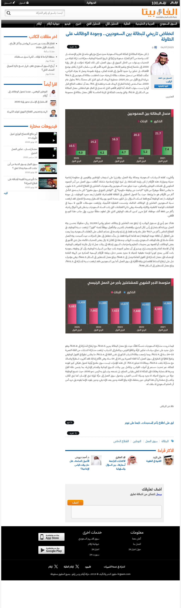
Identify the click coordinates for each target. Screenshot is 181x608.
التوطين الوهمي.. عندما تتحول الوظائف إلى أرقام (27, 93)
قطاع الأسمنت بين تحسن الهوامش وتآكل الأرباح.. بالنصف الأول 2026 (31, 45)
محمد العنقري (120, 457)
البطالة (165, 441)
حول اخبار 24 (135, 549)
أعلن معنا (136, 539)
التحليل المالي (112, 24)
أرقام (39, 24)
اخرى (78, 24)
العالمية (127, 24)
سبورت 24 (94, 554)
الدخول (22, 3)
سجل (159, 494)
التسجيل (8, 3)
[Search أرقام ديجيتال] (8, 13)
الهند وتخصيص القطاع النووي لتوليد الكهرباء (27, 111)
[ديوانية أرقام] (91, 3)
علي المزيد (157, 457)
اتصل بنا (137, 544)
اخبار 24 (95, 549)
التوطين (137, 441)
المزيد (6, 193)
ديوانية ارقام (93, 544)
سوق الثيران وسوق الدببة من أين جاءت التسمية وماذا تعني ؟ (22, 166)
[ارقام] (174, 2)
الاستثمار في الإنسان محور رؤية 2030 (30, 102)
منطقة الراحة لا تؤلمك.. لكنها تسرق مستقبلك (34, 57)
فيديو (67, 24)
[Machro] (140, 2)
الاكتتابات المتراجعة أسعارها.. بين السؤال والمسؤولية (115, 465)
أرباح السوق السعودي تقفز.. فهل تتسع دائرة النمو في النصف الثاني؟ (30, 68)
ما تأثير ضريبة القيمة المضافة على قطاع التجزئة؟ (22, 181)
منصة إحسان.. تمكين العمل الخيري (24, 151)
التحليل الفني (93, 24)
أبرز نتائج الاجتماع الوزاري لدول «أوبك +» (23, 136)
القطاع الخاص (121, 441)
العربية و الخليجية (145, 24)
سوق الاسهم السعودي (88, 539)
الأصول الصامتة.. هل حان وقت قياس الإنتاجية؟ (79, 465)
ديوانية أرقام (53, 24)
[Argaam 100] (159, 3)
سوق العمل (151, 441)
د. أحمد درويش (82, 457)
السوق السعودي (168, 24)
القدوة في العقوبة (153, 461)
